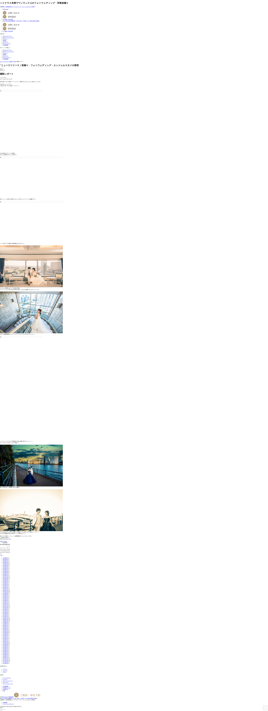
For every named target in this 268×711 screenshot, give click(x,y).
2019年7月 (5, 635)
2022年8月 (5, 596)
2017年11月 (5, 660)
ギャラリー (5, 682)
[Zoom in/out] (4, 709)
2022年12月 (5, 590)
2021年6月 (5, 612)
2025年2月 (5, 569)
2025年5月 (5, 568)
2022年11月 (5, 591)
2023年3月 (5, 585)
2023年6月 (5, 582)
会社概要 (5, 702)
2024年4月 (5, 574)
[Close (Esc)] (0, 709)
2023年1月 (5, 588)
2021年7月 (5, 610)
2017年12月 (5, 658)
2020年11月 (5, 619)
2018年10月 (5, 644)
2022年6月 (5, 598)
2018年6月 (5, 650)
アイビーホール (7, 678)
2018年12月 (5, 642)
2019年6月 (5, 637)
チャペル (5, 679)
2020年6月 (5, 626)
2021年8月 (5, 609)
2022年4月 (5, 600)
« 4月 (1, 555)
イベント (5, 669)
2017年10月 (5, 661)
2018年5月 (5, 651)
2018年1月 (5, 657)
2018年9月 (5, 645)
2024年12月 (5, 571)
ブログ (4, 672)
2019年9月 (5, 634)
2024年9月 (5, 572)
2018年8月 (5, 647)
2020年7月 (5, 625)
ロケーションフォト (8, 680)
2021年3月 (5, 615)
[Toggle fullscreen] (3, 709)
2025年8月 (5, 566)
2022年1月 (5, 603)
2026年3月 (5, 560)
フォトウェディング (8, 683)
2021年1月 (5, 616)
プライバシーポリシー (8, 704)
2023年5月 (5, 584)
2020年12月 (5, 618)
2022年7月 (5, 597)
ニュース (5, 670)
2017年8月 (5, 663)
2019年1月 (5, 641)
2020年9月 (5, 622)
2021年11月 (5, 606)
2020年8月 (5, 623)
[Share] (2, 709)
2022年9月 (5, 594)
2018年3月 (5, 654)
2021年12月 (5, 604)
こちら (9, 539)
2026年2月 (5, 562)
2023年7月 (5, 581)
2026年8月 (5, 558)
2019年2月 (5, 639)
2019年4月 (5, 638)
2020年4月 (5, 628)
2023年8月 (5, 579)
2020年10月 (5, 620)
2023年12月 (5, 577)
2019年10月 (5, 632)
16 (9, 549)
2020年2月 (5, 629)
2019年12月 (5, 631)
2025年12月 (5, 563)
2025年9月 (5, 565)
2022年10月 (5, 593)
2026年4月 (5, 559)
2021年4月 (5, 613)
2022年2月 (5, 601)
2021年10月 (5, 607)
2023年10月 (5, 578)
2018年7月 (5, 648)
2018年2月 (5, 656)
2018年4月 (5, 653)
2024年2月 (5, 575)
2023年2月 (5, 587)
